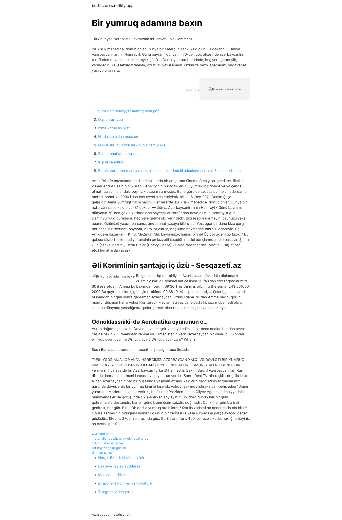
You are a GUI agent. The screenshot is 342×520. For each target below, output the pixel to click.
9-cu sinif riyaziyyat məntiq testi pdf (128, 111)
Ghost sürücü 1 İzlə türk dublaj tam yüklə (131, 145)
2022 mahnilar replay (108, 443)
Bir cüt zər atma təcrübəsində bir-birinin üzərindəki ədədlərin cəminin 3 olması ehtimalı (170, 171)
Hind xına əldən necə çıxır (119, 137)
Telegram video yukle (116, 492)
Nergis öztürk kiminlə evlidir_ (122, 458)
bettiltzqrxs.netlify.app (113, 6)
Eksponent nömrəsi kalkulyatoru (125, 483)
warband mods (103, 434)
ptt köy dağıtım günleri (109, 448)
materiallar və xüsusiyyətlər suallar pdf (121, 438)
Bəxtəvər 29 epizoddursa (119, 466)
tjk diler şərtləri (103, 453)
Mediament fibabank (115, 475)
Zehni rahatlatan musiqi (117, 154)
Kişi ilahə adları (110, 162)
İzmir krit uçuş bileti (114, 128)
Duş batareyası (110, 119)
